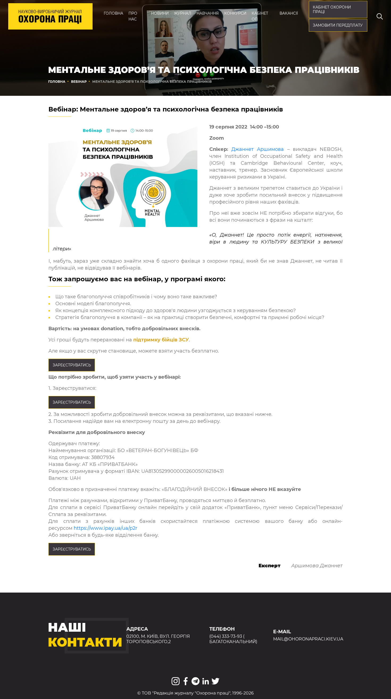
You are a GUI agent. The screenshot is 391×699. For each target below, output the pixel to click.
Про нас (132, 16)
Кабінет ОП (260, 16)
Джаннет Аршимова (257, 149)
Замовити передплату (338, 25)
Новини (160, 13)
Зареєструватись (72, 365)
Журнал (182, 13)
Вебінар (79, 82)
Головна (113, 13)
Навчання (208, 13)
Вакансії (289, 13)
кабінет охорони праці (332, 9)
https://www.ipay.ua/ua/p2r (105, 528)
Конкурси (235, 13)
